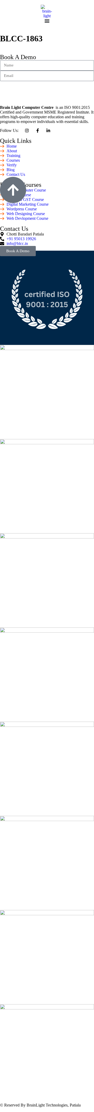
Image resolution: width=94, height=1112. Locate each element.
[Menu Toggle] (47, 21)
